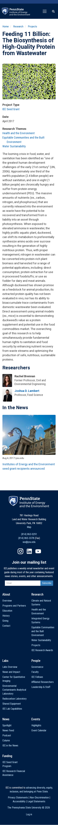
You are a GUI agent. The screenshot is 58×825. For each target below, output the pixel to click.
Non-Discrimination (39, 797)
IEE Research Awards (42, 650)
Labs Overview (9, 666)
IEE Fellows (37, 677)
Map (29, 527)
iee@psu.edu (29, 542)
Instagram (20, 551)
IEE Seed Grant (10, 109)
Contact (6, 625)
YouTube (38, 551)
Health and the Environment (18, 133)
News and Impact (11, 671)
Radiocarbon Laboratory (14, 698)
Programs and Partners (14, 605)
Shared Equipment (11, 703)
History (6, 615)
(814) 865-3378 (26, 538)
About (6, 594)
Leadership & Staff (40, 687)
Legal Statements (36, 801)
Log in (29, 814)
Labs (5, 661)
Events (35, 719)
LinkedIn (29, 551)
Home (5, 26)
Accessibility (19, 801)
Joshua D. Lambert (27, 390)
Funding (7, 756)
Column (6, 740)
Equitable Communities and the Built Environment (42, 631)
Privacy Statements (18, 797)
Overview (7, 600)
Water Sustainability (14, 146)
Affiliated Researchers (42, 682)
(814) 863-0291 (29, 534)
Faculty (35, 671)
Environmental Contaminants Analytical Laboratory (14, 689)
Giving (5, 620)
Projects (32, 26)
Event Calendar (38, 730)
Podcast (6, 735)
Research (18, 26)
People (35, 661)
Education (7, 610)
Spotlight (6, 725)
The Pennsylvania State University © (28, 807)
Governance (37, 666)
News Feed (8, 730)
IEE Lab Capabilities (12, 708)
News (5, 719)
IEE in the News (10, 745)
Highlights (36, 725)
